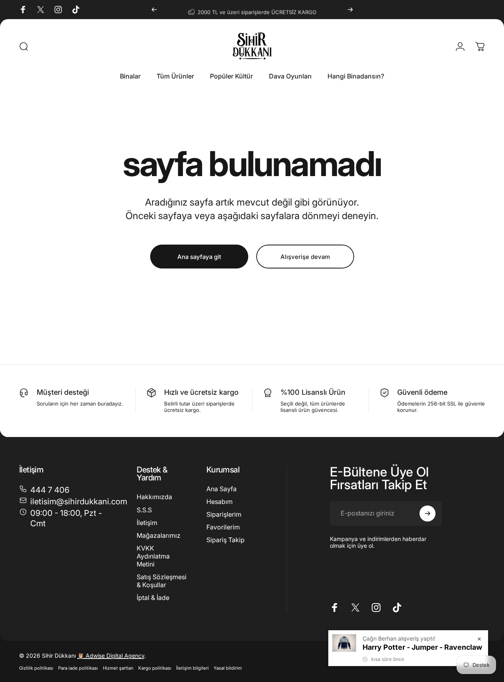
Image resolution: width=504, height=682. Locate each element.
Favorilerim (223, 527)
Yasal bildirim (228, 668)
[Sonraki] (350, 9)
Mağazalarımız (158, 535)
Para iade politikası (78, 668)
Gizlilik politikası (36, 668)
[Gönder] (427, 513)
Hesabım (219, 502)
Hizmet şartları (118, 668)
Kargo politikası (154, 668)
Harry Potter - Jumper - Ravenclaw (422, 647)
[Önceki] (154, 9)
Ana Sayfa (221, 489)
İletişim (147, 522)
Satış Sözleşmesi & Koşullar (161, 580)
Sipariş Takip (225, 540)
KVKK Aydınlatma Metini (153, 556)
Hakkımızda (154, 497)
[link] (68, 518)
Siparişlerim (223, 514)
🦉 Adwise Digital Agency (110, 655)
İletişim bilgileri (192, 668)
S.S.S (144, 509)
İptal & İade (153, 597)
